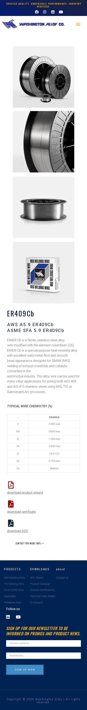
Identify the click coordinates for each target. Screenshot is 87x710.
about (60, 569)
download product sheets (25, 493)
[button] (78, 24)
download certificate (21, 512)
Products (12, 569)
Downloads (40, 569)
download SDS (17, 531)
